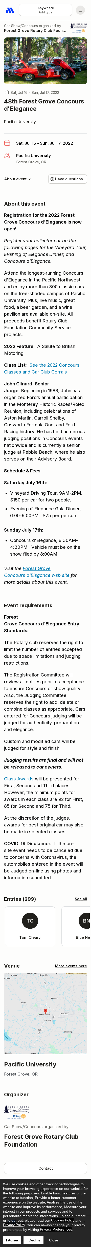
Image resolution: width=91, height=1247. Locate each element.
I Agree (12, 1240)
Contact (45, 1168)
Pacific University (20, 121)
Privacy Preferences (56, 1229)
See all (81, 899)
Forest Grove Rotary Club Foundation (35, 30)
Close (53, 1240)
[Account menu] (80, 10)
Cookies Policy (62, 1220)
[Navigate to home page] (10, 10)
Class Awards (19, 778)
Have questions (69, 179)
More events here (71, 966)
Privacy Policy (14, 1225)
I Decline (33, 1240)
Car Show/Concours (21, 26)
